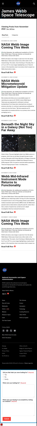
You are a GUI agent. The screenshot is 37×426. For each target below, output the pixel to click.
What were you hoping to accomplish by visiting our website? (18, 400)
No (5, 377)
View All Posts (10, 29)
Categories (15, 35)
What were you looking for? (14, 383)
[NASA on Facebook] (3, 330)
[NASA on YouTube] (14, 330)
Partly (6, 379)
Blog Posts (5, 35)
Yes (6, 375)
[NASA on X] (11, 330)
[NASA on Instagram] (7, 330)
